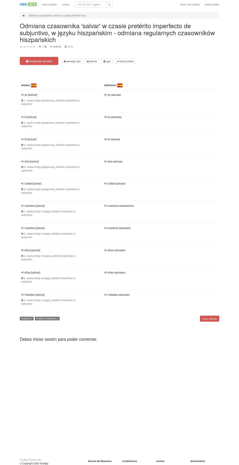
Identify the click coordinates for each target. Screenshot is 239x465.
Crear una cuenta (189, 4)
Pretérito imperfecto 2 (47, 318)
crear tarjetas (49, 4)
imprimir (93, 61)
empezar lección (40, 61)
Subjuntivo (26, 318)
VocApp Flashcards (30, 459)
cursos (65, 4)
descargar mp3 (73, 61)
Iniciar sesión (212, 4)
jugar (108, 61)
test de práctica (126, 61)
